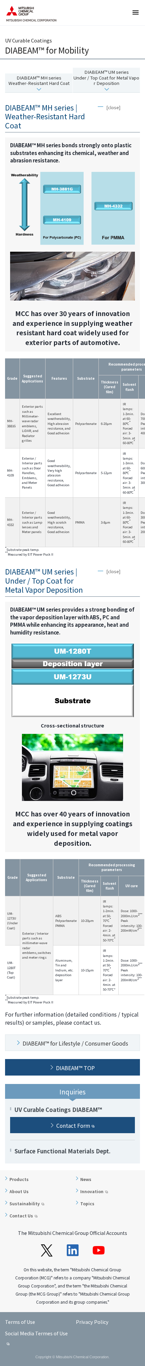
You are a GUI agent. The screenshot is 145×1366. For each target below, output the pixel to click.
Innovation (92, 1191)
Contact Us (21, 1215)
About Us (19, 1191)
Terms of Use (20, 1321)
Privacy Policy (92, 1321)
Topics (87, 1203)
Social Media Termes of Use (36, 1333)
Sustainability (24, 1203)
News (85, 1179)
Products (19, 1179)
